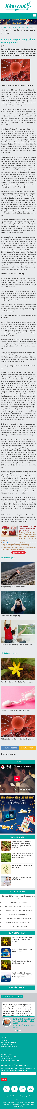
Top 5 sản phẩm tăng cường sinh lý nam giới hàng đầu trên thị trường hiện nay (22, 975)
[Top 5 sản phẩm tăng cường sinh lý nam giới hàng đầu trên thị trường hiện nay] (6, 977)
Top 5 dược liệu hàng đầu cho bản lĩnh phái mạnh (17, 682)
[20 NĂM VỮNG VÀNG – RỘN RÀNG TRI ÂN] (6, 953)
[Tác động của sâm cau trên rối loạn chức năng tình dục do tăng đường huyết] (6, 857)
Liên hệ (30, 1096)
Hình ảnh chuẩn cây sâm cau (18, 914)
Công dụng (23, 1096)
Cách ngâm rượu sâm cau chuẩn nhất (18, 918)
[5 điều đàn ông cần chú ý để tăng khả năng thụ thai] (18, 726)
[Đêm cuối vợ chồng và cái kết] (6, 1022)
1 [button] (15, 1030)
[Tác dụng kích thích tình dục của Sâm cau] (6, 881)
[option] (18, 1015)
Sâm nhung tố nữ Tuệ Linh (18, 902)
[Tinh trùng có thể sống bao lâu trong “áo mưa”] (18, 697)
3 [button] (19, 1030)
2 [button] (17, 1030)
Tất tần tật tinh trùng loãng (18, 926)
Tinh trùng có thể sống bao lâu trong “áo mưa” (16, 710)
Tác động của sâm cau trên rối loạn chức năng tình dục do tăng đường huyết (22, 855)
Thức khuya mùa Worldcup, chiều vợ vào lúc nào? (17, 645)
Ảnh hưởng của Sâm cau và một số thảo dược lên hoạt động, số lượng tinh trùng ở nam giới (21, 845)
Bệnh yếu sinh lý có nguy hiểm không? (13, 587)
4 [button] (21, 1030)
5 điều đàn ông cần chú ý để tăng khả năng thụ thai (17, 739)
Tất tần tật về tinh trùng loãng (10, 616)
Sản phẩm (15, 1096)
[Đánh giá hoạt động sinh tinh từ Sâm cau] (6, 869)
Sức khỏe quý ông (20, 28)
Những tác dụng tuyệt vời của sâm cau (18, 906)
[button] (34, 15)
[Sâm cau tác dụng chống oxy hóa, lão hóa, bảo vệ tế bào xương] (6, 941)
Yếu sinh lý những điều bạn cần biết (18, 922)
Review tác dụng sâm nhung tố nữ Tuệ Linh (18, 910)
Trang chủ (6, 28)
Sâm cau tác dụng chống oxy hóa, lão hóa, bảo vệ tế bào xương (22, 939)
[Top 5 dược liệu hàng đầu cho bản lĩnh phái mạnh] (18, 669)
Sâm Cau (18, 6)
